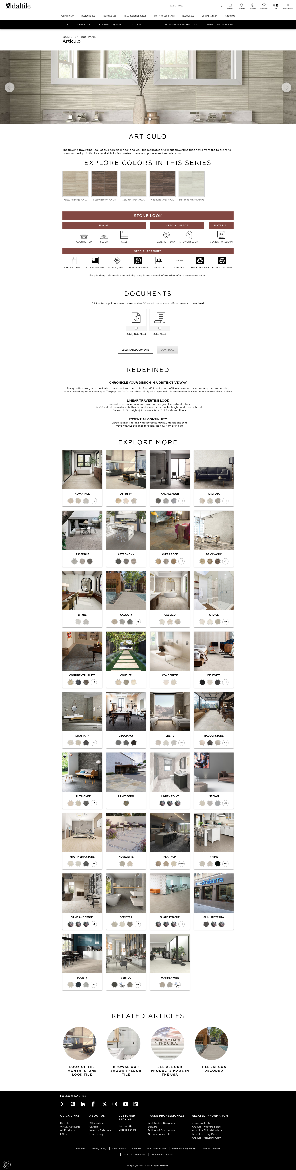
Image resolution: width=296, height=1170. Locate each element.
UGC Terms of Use (156, 1148)
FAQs (63, 1134)
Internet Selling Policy (183, 1148)
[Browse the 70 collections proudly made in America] (167, 1043)
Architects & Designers (161, 1123)
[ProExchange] (288, 6)
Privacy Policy (99, 1148)
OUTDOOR (136, 24)
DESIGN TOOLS (88, 16)
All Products (67, 1130)
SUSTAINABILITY (209, 16)
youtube (126, 1104)
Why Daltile (96, 1123)
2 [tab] (150, 119)
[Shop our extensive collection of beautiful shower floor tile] (123, 1043)
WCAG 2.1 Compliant (134, 1154)
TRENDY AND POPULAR (220, 24)
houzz (84, 1104)
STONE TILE (83, 24)
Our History (96, 1134)
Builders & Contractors (161, 1130)
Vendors (136, 1148)
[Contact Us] (230, 6)
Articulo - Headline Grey (206, 1137)
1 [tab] (146, 119)
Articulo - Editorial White (207, 1130)
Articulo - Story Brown (205, 1134)
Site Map (80, 1148)
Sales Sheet (160, 334)
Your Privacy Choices (162, 1154)
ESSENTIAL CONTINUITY (148, 419)
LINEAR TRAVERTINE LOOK (148, 401)
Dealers (152, 1126)
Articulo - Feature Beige (206, 1126)
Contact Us (125, 1126)
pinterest (74, 1104)
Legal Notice (119, 1148)
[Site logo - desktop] (10, 5)
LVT (154, 24)
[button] (220, 5)
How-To (64, 1123)
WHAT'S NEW (67, 16)
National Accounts (159, 1134)
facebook (95, 1104)
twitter (105, 1104)
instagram (116, 1104)
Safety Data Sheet (136, 334)
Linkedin (137, 1104)
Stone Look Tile (201, 1123)
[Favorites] (263, 6)
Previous (9, 87)
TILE (66, 24)
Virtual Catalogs (70, 1126)
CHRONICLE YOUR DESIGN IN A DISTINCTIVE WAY (148, 383)
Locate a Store (127, 1129)
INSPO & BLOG (109, 16)
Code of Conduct (211, 1148)
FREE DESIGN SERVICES (135, 16)
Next (286, 87)
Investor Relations (100, 1130)
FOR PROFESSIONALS (164, 16)
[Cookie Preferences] (7, 1164)
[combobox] (191, 5)
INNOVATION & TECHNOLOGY (181, 24)
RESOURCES (188, 16)
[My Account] (252, 6)
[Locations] (241, 6)
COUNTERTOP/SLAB (110, 24)
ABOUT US (230, 16)
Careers (94, 1126)
